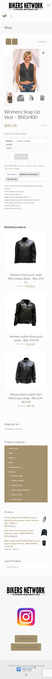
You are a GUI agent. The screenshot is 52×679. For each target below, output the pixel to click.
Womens (41, 166)
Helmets (12, 458)
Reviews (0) (12, 179)
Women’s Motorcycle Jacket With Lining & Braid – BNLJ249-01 (26, 278)
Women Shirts (16, 495)
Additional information (29, 174)
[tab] (12, 174)
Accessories (13, 448)
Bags (11, 453)
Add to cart (21, 157)
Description (12, 174)
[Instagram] (26, 675)
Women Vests (31, 166)
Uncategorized (14, 467)
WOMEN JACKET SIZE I (9, 144)
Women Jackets (17, 481)
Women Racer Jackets (20, 490)
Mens (11, 463)
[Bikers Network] (26, 6)
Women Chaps (17, 476)
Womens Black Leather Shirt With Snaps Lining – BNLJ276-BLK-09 (26, 398)
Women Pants (16, 485)
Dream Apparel (14, 169)
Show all (43, 42)
